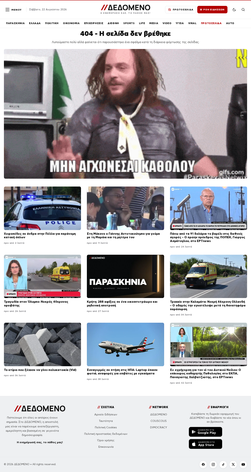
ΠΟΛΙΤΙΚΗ (52, 23)
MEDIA (153, 23)
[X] (233, 464)
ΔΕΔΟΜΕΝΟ (158, 414)
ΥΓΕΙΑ (180, 23)
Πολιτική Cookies (106, 427)
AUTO (230, 23)
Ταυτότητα (106, 420)
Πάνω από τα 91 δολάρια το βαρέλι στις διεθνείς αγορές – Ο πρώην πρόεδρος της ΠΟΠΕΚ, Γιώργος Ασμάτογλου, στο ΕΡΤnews (207, 237)
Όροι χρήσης (105, 440)
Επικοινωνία (106, 446)
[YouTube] (243, 464)
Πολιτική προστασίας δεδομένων (105, 433)
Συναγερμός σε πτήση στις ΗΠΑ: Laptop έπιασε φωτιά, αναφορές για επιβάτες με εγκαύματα (122, 371)
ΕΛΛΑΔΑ (35, 23)
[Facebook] (203, 464)
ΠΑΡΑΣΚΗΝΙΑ (15, 23)
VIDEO (167, 23)
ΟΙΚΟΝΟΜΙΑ (71, 23)
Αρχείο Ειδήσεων (105, 414)
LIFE (142, 23)
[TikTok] (223, 464)
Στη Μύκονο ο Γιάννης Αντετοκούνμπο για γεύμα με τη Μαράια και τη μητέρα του (123, 235)
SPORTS (129, 23)
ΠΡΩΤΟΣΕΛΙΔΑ (211, 23)
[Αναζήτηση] (243, 10)
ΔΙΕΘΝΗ (113, 23)
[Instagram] (213, 464)
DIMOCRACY (158, 427)
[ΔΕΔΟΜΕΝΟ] (39, 408)
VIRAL (192, 23)
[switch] (234, 10)
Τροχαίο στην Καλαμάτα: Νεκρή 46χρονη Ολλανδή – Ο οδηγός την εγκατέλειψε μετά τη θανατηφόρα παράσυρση (208, 305)
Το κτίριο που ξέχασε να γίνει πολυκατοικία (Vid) (40, 369)
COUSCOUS (159, 420)
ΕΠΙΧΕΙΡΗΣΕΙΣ (94, 23)
